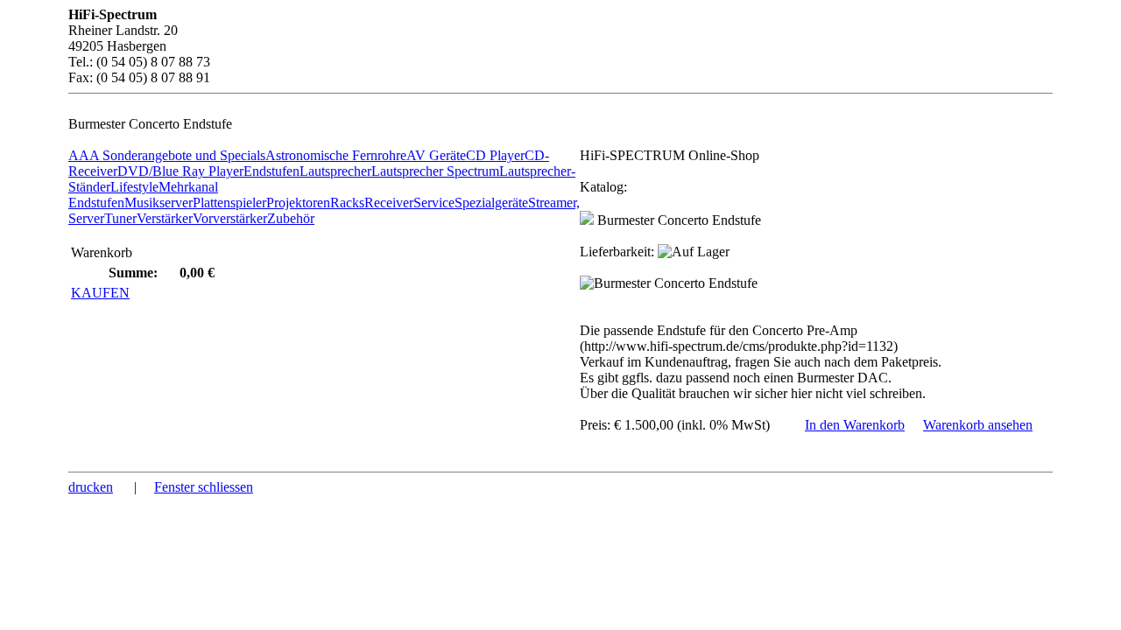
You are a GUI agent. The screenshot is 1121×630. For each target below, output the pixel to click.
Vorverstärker (230, 218)
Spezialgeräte (491, 202)
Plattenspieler (229, 202)
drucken (90, 487)
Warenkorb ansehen (978, 424)
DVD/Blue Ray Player (180, 171)
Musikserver (158, 202)
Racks (347, 202)
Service (434, 202)
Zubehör (290, 218)
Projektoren (298, 202)
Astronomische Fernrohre (335, 155)
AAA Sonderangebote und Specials (166, 155)
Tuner (120, 218)
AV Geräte (436, 155)
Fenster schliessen (203, 487)
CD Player (495, 155)
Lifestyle (134, 186)
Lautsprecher (335, 171)
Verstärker (165, 218)
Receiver (388, 202)
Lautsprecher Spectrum (435, 171)
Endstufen (271, 171)
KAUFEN (100, 292)
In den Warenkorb (855, 424)
